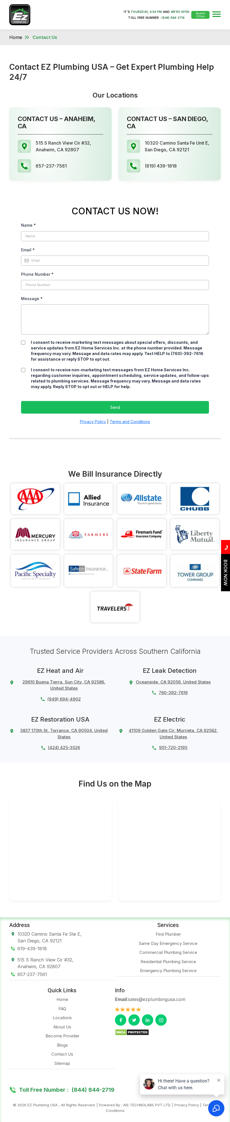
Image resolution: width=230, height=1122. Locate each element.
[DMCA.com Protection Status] (132, 1032)
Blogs (62, 1045)
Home (15, 37)
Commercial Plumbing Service (168, 952)
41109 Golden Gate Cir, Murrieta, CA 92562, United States (173, 734)
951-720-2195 (173, 747)
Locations (62, 1017)
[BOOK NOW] (225, 589)
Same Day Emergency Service (168, 943)
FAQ (62, 1008)
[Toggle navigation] (216, 14)
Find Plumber (168, 934)
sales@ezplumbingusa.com (156, 999)
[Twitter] (134, 1020)
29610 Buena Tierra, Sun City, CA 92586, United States (63, 685)
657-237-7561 (32, 974)
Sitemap (62, 1063)
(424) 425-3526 (64, 747)
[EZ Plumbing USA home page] (19, 14)
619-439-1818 (32, 948)
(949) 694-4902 (64, 699)
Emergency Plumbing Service (168, 970)
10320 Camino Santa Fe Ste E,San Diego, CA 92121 (49, 937)
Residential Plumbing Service (168, 961)
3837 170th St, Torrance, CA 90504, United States (64, 734)
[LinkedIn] (147, 1020)
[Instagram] (161, 1020)
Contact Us (45, 37)
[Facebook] (120, 1020)
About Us (62, 1027)
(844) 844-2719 (173, 17)
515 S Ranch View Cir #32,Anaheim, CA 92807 (45, 963)
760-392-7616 (173, 692)
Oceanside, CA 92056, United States (173, 682)
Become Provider (62, 1035)
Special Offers (200, 14)
